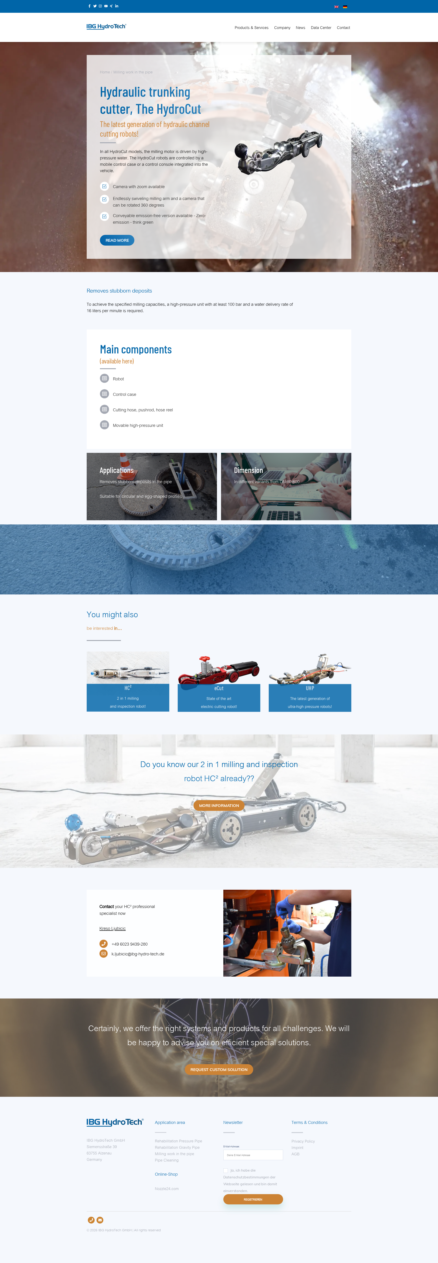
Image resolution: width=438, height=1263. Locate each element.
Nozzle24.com (167, 1188)
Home (105, 71)
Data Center (321, 27)
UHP (310, 688)
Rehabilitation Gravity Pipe (177, 1147)
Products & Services (252, 27)
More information (219, 805)
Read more (117, 240)
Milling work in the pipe (133, 71)
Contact (343, 27)
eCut (219, 688)
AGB (296, 1153)
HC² (128, 688)
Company (282, 27)
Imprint (297, 1147)
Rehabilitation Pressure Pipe (178, 1140)
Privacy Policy (303, 1141)
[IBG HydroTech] (106, 27)
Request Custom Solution (219, 1069)
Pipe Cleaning (167, 1160)
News (300, 27)
